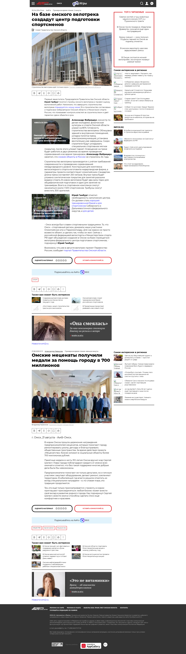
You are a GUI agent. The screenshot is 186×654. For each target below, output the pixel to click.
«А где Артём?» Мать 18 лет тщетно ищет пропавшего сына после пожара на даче (138, 391)
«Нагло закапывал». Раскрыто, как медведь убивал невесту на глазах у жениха (139, 75)
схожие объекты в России (71, 157)
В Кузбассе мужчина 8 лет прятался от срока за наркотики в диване (138, 131)
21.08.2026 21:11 (37, 351)
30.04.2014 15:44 (38, 10)
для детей (88, 211)
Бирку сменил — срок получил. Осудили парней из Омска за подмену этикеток (134, 39)
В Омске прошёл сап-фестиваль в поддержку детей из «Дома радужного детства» (56, 548)
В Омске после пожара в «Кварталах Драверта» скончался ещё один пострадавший (134, 29)
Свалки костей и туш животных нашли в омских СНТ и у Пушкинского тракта (134, 19)
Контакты (124, 608)
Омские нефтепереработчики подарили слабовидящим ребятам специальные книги (54, 564)
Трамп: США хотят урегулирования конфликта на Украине (138, 148)
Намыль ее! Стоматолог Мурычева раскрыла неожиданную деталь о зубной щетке (138, 92)
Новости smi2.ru (40, 343)
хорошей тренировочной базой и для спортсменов (87, 203)
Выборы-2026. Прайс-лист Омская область (100, 608)
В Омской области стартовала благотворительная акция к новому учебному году (95, 548)
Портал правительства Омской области (85, 87)
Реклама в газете (74, 608)
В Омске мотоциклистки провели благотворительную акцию (96, 555)
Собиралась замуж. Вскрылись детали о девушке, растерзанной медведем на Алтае (138, 84)
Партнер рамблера (72, 644)
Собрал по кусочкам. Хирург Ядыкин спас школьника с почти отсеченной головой (139, 109)
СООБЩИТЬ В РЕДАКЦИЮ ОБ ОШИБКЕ (63, 610)
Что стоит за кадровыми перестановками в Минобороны (136, 165)
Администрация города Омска (61, 425)
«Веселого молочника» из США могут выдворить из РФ (139, 140)
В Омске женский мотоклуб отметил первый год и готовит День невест (55, 556)
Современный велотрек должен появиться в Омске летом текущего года (55, 300)
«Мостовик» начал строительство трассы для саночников (56, 307)
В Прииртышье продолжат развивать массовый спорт (93, 307)
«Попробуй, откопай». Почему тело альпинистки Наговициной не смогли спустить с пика (139, 374)
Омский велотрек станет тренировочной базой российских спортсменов (93, 300)
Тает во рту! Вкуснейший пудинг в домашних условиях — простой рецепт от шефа (138, 358)
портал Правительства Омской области (85, 250)
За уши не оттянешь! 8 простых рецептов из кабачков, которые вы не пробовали (139, 117)
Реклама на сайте (57, 608)
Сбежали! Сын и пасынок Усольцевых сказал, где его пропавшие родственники (139, 383)
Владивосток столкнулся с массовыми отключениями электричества (134, 157)
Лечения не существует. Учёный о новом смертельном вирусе (138, 398)
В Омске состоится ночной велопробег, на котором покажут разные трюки (134, 59)
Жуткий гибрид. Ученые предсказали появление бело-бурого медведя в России (139, 366)
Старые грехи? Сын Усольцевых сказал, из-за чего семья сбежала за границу (139, 101)
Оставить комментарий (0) (93, 260)
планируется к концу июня (67, 107)
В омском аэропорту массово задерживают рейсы (134, 49)
